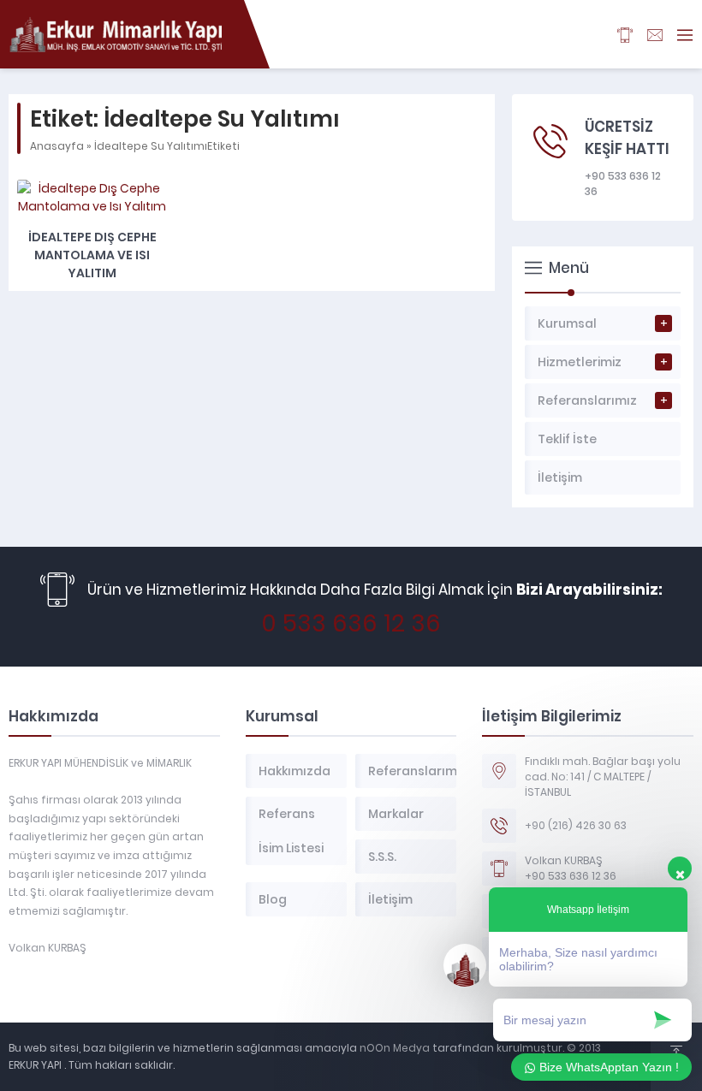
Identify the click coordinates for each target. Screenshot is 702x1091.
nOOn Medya (393, 1048)
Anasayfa (57, 146)
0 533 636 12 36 (351, 623)
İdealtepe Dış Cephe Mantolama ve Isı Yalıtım (92, 255)
